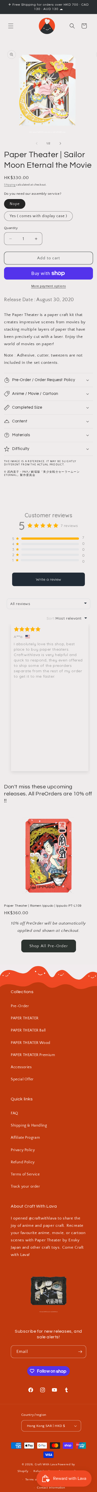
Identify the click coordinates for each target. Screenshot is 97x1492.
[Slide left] (37, 143)
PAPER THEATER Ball (28, 1030)
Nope (15, 204)
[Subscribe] (80, 1351)
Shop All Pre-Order (48, 946)
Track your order (25, 1186)
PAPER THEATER (25, 1018)
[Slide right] (60, 143)
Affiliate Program (25, 1137)
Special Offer (22, 1079)
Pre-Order (20, 1006)
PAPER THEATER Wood (30, 1043)
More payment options (48, 286)
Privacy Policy (23, 1150)
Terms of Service (25, 1174)
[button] (11, 26)
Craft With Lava (46, 1464)
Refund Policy (23, 1162)
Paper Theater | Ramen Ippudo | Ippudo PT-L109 (43, 906)
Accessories (21, 1067)
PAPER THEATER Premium (33, 1055)
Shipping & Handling (29, 1125)
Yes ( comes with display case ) (38, 216)
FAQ (14, 1113)
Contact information (51, 1487)
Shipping (10, 184)
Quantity (11, 228)
